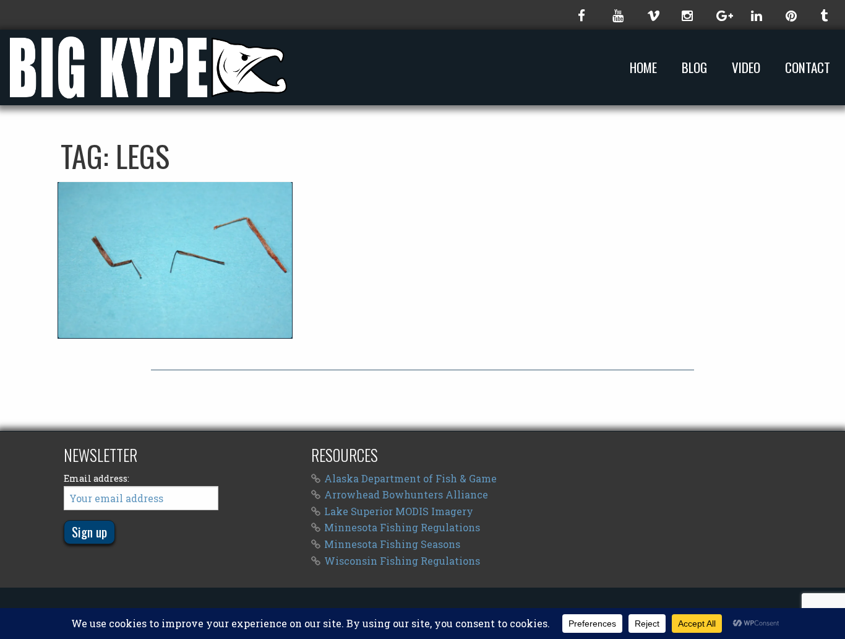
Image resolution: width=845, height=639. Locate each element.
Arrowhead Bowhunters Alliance (406, 494)
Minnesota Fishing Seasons (392, 543)
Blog (694, 67)
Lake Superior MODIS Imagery (398, 511)
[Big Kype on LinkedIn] (756, 15)
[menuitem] (646, 67)
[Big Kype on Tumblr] (825, 15)
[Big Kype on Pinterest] (790, 15)
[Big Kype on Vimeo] (652, 15)
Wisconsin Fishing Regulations (402, 560)
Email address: (96, 478)
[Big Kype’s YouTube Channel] (617, 15)
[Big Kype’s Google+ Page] (721, 15)
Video (746, 67)
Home (643, 67)
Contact (807, 67)
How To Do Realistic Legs (174, 260)
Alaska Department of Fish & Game (410, 478)
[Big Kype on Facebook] (583, 15)
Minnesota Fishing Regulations (402, 527)
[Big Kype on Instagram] (686, 15)
